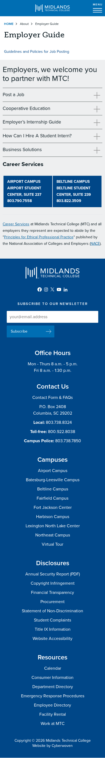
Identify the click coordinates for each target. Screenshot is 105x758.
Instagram (46, 289)
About (24, 24)
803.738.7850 (68, 441)
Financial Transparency (52, 592)
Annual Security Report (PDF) (52, 574)
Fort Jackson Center (53, 507)
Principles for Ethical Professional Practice (39, 237)
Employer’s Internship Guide (32, 122)
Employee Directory (52, 705)
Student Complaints (52, 620)
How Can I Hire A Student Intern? (37, 136)
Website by (52, 745)
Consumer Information (53, 677)
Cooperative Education (26, 108)
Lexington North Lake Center (53, 526)
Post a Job (13, 94)
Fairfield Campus (52, 498)
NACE (95, 243)
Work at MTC (53, 723)
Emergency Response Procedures (52, 696)
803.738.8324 (59, 422)
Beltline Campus (52, 489)
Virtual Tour (52, 544)
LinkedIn (65, 289)
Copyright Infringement (53, 583)
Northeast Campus (52, 535)
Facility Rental (52, 714)
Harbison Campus (52, 516)
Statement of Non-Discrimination (52, 611)
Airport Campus (52, 470)
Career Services (16, 224)
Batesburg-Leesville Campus (52, 480)
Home (8, 24)
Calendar (52, 668)
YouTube (59, 289)
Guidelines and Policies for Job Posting (36, 51)
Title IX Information (53, 629)
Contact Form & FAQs (52, 397)
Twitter (52, 289)
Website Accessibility (52, 638)
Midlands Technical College (52, 8)
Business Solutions (22, 149)
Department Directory (52, 686)
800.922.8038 (61, 431)
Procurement (52, 601)
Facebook (39, 289)
